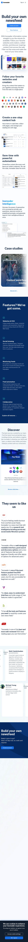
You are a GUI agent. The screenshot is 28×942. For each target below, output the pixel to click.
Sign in (22, 2)
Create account (14, 25)
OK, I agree (14, 938)
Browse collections (13, 489)
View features (14, 30)
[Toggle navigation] (25, 2)
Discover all (13, 291)
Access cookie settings (14, 934)
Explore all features (8, 415)
